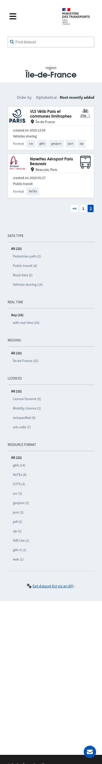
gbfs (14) (19, 465)
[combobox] (51, 42)
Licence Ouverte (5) (27, 399)
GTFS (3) (19, 484)
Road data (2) (22, 275)
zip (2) (17, 531)
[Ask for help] (90, 752)
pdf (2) (17, 521)
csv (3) (17, 493)
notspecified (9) (24, 417)
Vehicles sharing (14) (28, 284)
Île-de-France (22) (25, 360)
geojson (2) (21, 503)
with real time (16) (26, 322)
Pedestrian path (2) (27, 256)
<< (74, 208)
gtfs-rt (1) (19, 550)
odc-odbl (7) (22, 427)
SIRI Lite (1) (21, 540)
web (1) (18, 559)
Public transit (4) (25, 265)
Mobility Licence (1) (27, 408)
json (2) (18, 512)
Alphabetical (46, 97)
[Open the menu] (31, 16)
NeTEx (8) (19, 474)
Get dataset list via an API (53, 586)
